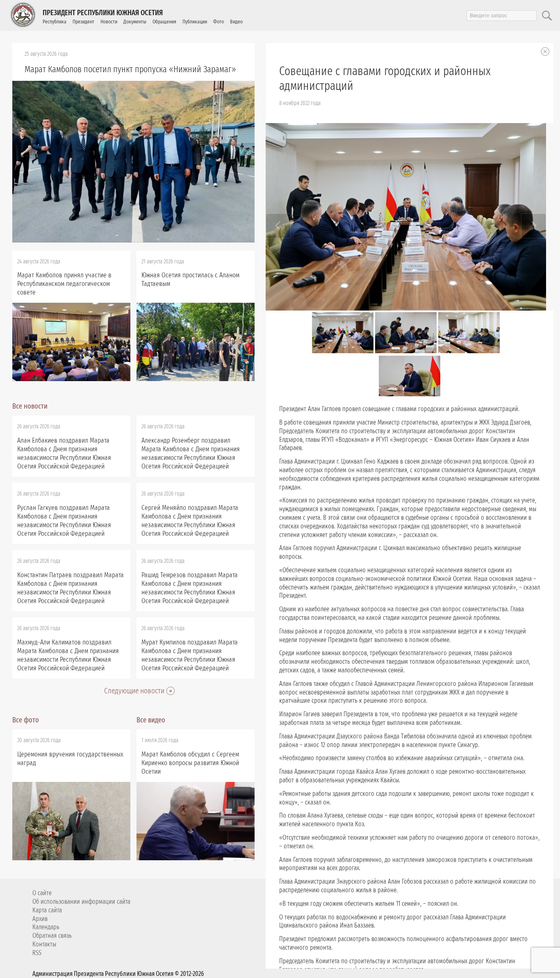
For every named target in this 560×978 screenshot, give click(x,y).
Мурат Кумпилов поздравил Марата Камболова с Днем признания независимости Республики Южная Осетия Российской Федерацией (189, 655)
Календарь (45, 927)
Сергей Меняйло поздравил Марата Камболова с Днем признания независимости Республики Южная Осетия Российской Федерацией (189, 520)
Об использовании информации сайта (81, 901)
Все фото (25, 719)
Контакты (44, 944)
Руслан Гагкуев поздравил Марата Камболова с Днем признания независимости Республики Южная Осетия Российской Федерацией (64, 520)
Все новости (30, 406)
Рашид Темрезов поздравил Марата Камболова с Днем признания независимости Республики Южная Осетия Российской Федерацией (189, 588)
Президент (83, 21)
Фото (218, 21)
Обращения (164, 21)
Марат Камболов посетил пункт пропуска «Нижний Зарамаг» (130, 69)
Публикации (194, 21)
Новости (108, 21)
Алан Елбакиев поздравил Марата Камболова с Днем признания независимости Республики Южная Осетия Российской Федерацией (64, 453)
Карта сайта (47, 910)
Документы (134, 21)
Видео (236, 21)
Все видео (151, 719)
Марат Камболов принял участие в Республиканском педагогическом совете (64, 284)
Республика (54, 21)
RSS (36, 953)
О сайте (42, 893)
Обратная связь (52, 935)
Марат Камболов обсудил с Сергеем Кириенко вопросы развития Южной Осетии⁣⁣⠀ (190, 763)
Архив (40, 919)
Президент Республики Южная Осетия (103, 12)
